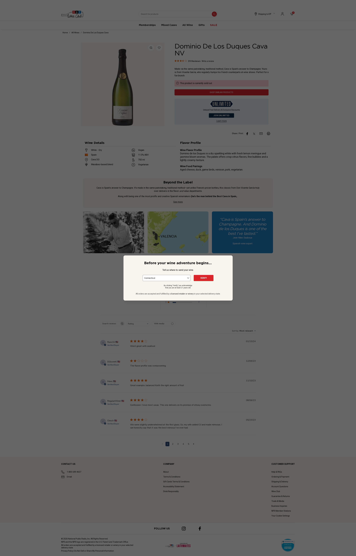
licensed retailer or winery (182, 294)
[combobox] (166, 278)
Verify (203, 278)
